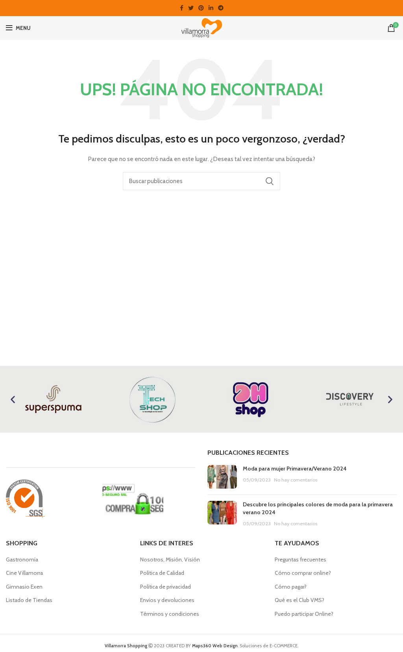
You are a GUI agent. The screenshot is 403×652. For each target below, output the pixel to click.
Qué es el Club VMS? (299, 600)
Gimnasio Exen (24, 586)
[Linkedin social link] (211, 8)
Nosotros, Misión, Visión (170, 559)
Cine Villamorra (24, 572)
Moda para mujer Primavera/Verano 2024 (295, 468)
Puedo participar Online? (304, 613)
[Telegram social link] (221, 8)
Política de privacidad (165, 586)
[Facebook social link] (181, 8)
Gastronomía (22, 559)
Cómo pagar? (291, 586)
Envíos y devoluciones (167, 600)
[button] (13, 399)
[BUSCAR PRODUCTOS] (269, 181)
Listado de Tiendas (29, 600)
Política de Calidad (162, 572)
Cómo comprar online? (303, 572)
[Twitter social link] (191, 8)
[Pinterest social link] (201, 8)
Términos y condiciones (169, 613)
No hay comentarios (295, 480)
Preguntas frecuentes (300, 559)
